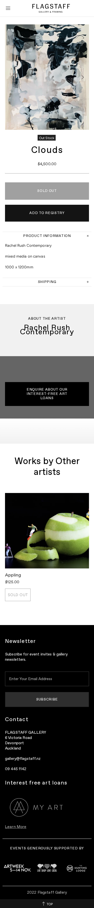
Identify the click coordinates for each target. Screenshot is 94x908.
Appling (13, 575)
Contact (16, 719)
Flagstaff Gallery (51, 8)
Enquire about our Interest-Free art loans (47, 394)
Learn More (15, 827)
